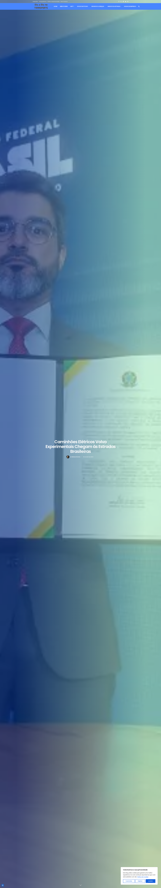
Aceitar (150, 881)
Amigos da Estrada (114, 6)
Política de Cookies (142, 877)
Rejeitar (140, 881)
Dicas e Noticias (82, 6)
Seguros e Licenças (97, 6)
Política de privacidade (53, 1)
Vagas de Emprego (130, 6)
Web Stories (64, 6)
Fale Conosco (64, 1)
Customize (129, 881)
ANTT (72, 6)
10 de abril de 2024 (88, 457)
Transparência (42, 1)
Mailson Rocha (76, 457)
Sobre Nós (35, 1)
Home (55, 6)
